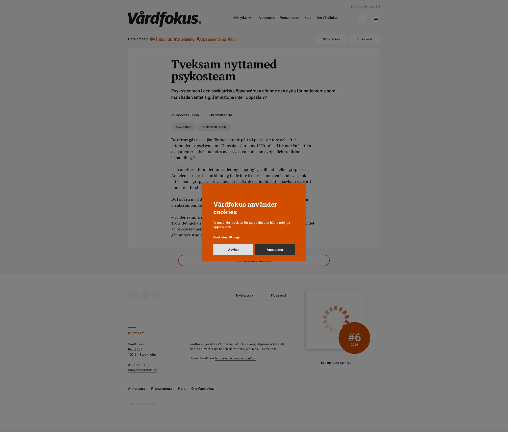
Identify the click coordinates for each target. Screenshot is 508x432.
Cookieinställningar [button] (227, 237)
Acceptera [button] (275, 250)
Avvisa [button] (233, 250)
